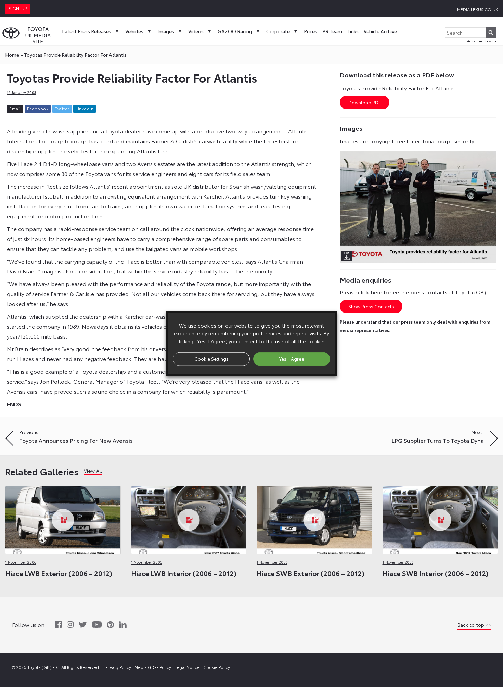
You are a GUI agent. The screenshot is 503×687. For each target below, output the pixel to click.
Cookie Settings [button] (211, 359)
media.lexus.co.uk (477, 9)
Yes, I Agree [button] (291, 359)
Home (12, 54)
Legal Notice (187, 667)
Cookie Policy (216, 667)
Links (353, 31)
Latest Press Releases (86, 31)
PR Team (332, 31)
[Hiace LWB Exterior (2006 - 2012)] (62, 518)
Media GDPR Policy (152, 667)
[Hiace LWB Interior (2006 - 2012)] (188, 518)
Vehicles (134, 31)
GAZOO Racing (235, 31)
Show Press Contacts (371, 306)
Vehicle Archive (380, 31)
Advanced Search (481, 40)
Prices (310, 31)
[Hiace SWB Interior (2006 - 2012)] (440, 518)
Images (165, 31)
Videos (196, 31)
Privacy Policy (118, 667)
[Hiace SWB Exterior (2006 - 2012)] (314, 518)
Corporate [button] (278, 31)
